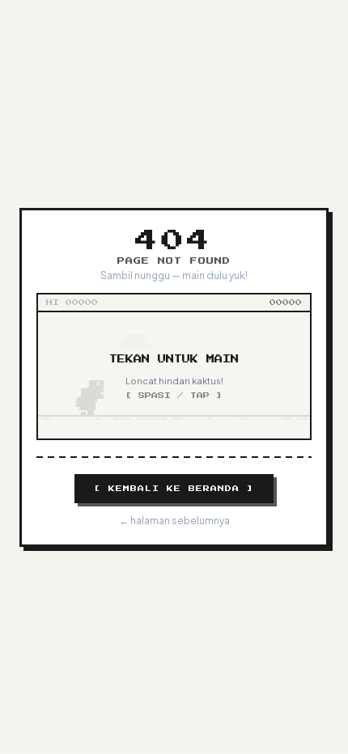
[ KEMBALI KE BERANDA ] (174, 488)
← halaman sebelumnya (174, 521)
